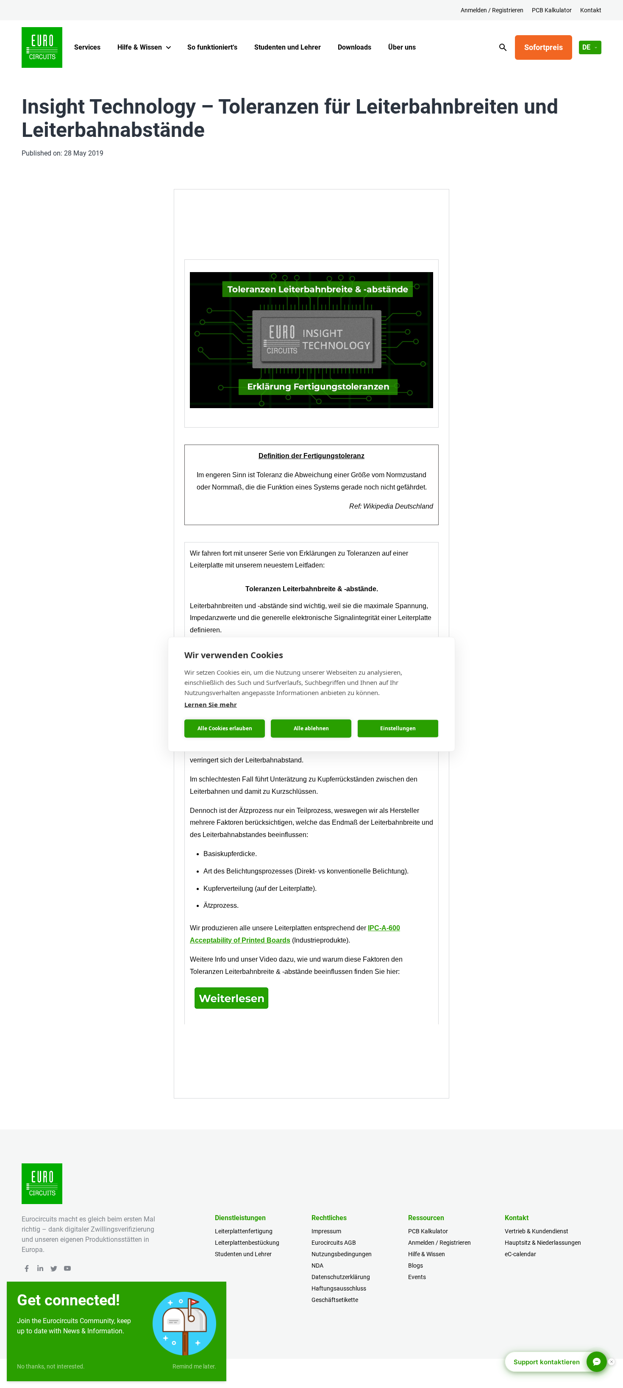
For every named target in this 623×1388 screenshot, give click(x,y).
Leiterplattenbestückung (247, 1242)
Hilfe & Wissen (139, 47)
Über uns (402, 47)
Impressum (326, 1231)
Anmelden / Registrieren (492, 10)
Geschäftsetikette (335, 1299)
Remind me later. (194, 1366)
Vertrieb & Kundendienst (536, 1231)
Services (87, 47)
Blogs (415, 1265)
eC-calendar (520, 1254)
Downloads (354, 47)
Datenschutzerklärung (341, 1277)
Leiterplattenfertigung (244, 1231)
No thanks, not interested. (51, 1366)
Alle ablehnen (311, 728)
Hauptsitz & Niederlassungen (543, 1242)
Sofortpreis (543, 47)
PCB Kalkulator (552, 10)
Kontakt (590, 10)
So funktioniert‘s (212, 47)
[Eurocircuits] (42, 47)
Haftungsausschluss (339, 1288)
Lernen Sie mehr (210, 704)
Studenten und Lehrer (287, 47)
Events (417, 1277)
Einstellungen (398, 728)
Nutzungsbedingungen (342, 1254)
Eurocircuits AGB (334, 1242)
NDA (317, 1265)
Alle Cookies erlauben (224, 728)
